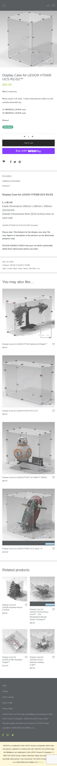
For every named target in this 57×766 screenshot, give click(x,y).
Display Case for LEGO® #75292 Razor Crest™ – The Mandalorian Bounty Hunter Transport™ (39, 614)
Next (54, 39)
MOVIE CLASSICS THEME (20, 265)
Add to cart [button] (5, 349)
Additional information (11, 181)
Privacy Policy (7, 708)
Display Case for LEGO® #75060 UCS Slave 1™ (22, 549)
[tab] (28, 176)
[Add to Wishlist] (5, 161)
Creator (9, 268)
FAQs (4, 685)
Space (25, 268)
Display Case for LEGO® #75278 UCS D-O (20, 411)
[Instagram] (8, 735)
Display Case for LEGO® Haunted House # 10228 (12, 607)
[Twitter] (13, 735)
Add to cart (28, 143)
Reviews (6, 186)
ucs (38, 268)
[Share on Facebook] (10, 162)
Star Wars (32, 268)
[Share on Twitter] (15, 162)
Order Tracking (8, 697)
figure (15, 268)
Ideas (20, 268)
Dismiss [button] (41, 762)
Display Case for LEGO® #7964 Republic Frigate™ (12, 659)
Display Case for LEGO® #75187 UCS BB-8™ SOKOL (24, 477)
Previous (3, 39)
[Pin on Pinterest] (20, 162)
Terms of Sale (7, 703)
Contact (5, 691)
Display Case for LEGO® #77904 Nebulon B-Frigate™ (24, 344)
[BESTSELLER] (28, 515)
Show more (14, 349)
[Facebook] (3, 735)
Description (7, 176)
